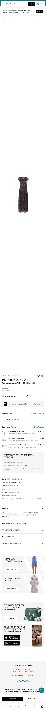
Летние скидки (13, 375)
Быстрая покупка (33, 699)
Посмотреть (11, 570)
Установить (38, 404)
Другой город (38, 427)
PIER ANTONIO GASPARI (14, 479)
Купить (11, 618)
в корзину (12, 699)
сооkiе (27, 12)
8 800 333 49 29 (23, 669)
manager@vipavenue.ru (23, 675)
